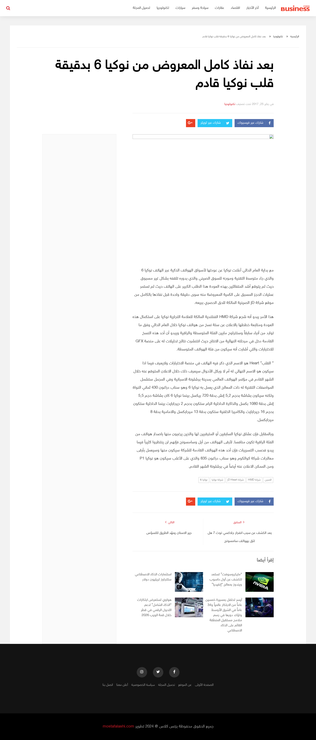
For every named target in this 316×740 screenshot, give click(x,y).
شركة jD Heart (235, 480)
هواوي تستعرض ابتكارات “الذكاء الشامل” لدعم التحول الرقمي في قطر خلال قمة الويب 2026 (154, 607)
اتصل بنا (107, 685)
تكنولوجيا (163, 8)
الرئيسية (270, 8)
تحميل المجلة (141, 8)
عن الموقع (185, 685)
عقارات (219, 8)
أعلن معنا (122, 685)
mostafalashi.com (118, 726)
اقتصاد (235, 8)
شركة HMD (254, 480)
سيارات (180, 8)
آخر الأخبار (252, 8)
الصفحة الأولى (204, 685)
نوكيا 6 (204, 480)
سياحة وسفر (200, 8)
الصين (268, 480)
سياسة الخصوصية (143, 685)
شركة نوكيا (217, 480)
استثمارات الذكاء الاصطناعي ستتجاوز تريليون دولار (153, 577)
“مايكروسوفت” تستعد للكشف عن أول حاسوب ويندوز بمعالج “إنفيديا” (226, 580)
